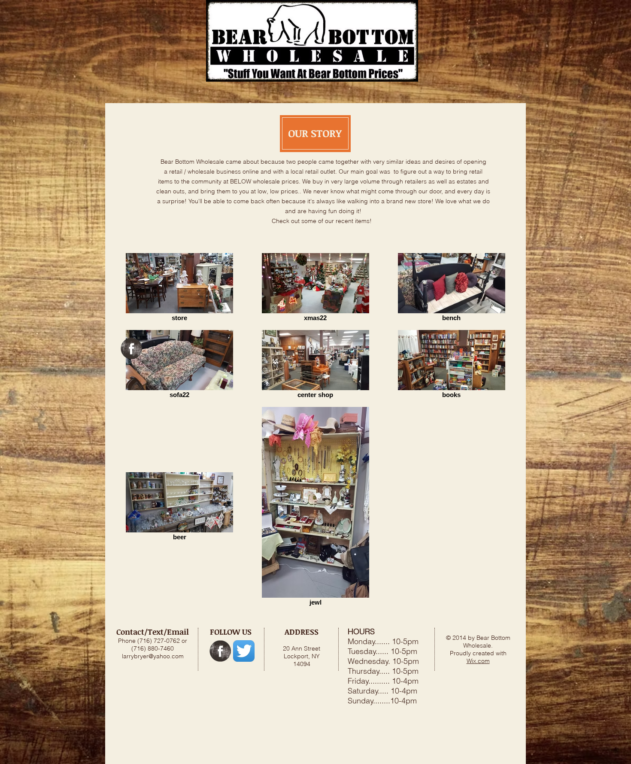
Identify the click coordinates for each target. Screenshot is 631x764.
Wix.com (478, 661)
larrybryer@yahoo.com (153, 656)
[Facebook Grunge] (131, 348)
